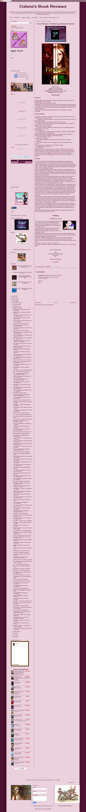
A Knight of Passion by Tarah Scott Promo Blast (21, 398)
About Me (17, 17)
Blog (55, 252)
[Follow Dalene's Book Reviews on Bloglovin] (21, 157)
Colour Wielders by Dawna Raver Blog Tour (22, 548)
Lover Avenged (17, 748)
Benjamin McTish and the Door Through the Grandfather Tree (19, 672)
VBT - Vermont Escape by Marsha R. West (22, 500)
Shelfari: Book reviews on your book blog (43, 805)
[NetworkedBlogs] (21, 160)
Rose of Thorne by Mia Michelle (21, 412)
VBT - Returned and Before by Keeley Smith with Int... (22, 358)
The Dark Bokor (17, 701)
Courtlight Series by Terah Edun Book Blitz (22, 577)
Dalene (19, 74)
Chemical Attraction (19, 738)
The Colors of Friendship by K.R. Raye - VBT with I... (22, 629)
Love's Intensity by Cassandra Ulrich (22, 414)
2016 (14, 296)
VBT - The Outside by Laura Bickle (21, 371)
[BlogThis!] (55, 266)
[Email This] (53, 266)
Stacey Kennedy (18, 730)
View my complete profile (17, 27)
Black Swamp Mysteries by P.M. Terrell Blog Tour (22, 328)
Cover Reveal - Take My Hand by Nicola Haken (21, 436)
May (14, 636)
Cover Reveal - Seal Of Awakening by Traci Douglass (22, 321)
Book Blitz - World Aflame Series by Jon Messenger (22, 476)
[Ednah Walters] (22, 229)
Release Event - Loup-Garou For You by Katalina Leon (22, 362)
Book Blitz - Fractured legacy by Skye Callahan (22, 523)
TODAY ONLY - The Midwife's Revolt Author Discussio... (22, 612)
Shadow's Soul (17, 682)
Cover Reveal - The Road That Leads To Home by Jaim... (22, 608)
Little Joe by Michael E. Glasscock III (22, 535)
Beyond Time (17, 686)
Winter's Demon (18, 705)
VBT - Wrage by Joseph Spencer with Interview (22, 462)
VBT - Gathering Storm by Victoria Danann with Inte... (21, 429)
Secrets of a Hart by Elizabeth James (22, 431)
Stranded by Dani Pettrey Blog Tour (21, 399)
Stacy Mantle (17, 744)
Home (11, 17)
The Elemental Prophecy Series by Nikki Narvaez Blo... (22, 457)
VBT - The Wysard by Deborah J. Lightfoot (21, 583)
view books (27, 79)
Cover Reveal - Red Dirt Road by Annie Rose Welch (22, 459)
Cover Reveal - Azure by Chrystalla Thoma (21, 468)
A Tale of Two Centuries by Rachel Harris (21, 454)
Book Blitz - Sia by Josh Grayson (21, 570)
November (16, 304)
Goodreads (55, 255)
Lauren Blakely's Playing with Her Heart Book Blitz (22, 410)
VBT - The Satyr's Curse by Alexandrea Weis (22, 417)
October (15, 306)
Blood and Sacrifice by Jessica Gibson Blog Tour (22, 540)
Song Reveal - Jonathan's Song (20, 605)
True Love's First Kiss (19, 710)
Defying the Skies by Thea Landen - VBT (21, 546)
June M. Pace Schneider (19, 674)
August (15, 631)
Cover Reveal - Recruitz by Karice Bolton (21, 368)
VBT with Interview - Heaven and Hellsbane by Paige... (21, 618)
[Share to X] (56, 266)
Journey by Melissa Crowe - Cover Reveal (21, 555)
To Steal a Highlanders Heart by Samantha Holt (20, 325)
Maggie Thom (17, 697)
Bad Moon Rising (18, 715)
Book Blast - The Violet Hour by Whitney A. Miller (20, 421)
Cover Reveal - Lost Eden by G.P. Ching (21, 623)
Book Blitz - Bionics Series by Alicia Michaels (22, 603)
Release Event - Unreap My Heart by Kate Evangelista (22, 347)
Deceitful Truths (18, 696)
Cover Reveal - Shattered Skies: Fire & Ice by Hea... (22, 365)
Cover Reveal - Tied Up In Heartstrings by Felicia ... (22, 489)
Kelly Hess (17, 763)
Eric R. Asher (17, 706)
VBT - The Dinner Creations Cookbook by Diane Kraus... (22, 338)
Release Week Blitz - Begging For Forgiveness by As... (21, 511)
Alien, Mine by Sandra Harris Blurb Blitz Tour (21, 494)
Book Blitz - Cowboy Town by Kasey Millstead (22, 405)
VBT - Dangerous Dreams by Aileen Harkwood (21, 508)
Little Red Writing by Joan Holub (21, 323)
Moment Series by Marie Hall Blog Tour (22, 418)
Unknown (14, 26)
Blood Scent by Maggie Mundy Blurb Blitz (22, 590)
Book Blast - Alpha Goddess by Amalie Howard (22, 402)
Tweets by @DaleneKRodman (65, 805)
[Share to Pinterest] (58, 266)
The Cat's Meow (18, 729)
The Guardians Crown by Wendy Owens (22, 369)
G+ (55, 256)
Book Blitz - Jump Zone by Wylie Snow (22, 601)
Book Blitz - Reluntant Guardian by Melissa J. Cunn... (21, 483)
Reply (39, 282)
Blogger (49, 808)
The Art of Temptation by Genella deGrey (21, 427)
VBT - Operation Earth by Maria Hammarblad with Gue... (21, 374)
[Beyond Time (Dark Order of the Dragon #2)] (12, 689)
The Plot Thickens (18, 719)
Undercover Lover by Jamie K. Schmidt (22, 559)
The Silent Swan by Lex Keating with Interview (22, 543)
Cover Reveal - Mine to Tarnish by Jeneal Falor (21, 382)
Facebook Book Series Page (56, 253)
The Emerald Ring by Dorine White (21, 433)
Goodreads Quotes (71, 782)
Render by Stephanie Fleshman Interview (20, 596)
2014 (13, 299)
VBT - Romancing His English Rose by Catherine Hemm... (22, 315)
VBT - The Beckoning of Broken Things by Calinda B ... (22, 479)
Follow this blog (21, 162)
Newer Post (38, 302)
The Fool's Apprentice (19, 762)
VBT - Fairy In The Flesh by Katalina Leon (21, 566)
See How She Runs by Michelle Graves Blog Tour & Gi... (22, 444)
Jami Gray (17, 683)
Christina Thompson (18, 739)
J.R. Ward (16, 749)
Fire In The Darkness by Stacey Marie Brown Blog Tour (22, 562)
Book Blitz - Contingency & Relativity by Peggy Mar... (22, 518)
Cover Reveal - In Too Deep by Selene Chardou (22, 447)
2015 (14, 297)
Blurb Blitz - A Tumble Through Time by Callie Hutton (22, 516)
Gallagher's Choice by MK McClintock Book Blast (22, 533)
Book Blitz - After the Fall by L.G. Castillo (21, 526)
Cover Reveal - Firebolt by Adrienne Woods (21, 385)
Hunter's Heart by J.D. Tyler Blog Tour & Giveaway (22, 438)
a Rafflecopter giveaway (56, 218)
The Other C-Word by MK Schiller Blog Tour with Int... (22, 441)
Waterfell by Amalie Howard (20, 392)
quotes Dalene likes (43, 777)
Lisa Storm (17, 680)
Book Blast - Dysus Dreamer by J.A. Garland (21, 620)
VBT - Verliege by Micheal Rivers (21, 564)
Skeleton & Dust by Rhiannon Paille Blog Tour (21, 313)
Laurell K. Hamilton (18, 725)
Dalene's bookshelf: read (20, 669)
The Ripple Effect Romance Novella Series (21, 349)
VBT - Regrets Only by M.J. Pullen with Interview (22, 344)
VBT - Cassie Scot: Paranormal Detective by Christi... (20, 379)
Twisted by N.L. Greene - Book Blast (21, 568)
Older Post (73, 302)
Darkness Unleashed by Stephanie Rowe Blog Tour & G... (21, 449)
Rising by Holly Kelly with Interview (21, 481)
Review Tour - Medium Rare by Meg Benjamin (21, 615)
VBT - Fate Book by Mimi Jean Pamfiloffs (20, 586)
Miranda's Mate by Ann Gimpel (20, 330)
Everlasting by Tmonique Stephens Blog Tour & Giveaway (21, 341)
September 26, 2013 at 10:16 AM (52, 275)
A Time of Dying (18, 752)
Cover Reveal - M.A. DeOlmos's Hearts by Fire (22, 408)
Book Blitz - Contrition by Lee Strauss (22, 520)
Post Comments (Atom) (47, 304)
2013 (13, 301)
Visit (21, 111)
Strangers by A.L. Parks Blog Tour (21, 550)
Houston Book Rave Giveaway (20, 588)
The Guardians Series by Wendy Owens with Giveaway (22, 333)
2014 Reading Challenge (22, 72)
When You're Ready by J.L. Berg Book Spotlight (22, 424)
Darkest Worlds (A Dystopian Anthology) (20, 593)
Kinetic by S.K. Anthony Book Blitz (21, 451)
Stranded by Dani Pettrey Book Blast (22, 530)
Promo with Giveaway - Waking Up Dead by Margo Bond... (21, 395)
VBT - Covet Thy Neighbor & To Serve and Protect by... (22, 471)
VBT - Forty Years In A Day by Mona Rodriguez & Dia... (22, 465)
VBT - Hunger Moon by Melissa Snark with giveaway (22, 390)
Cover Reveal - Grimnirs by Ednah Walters (21, 352)
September (16, 307)
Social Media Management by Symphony (19, 215)
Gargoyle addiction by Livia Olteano (22, 580)
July (14, 633)
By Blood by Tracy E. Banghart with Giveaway (21, 310)
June (14, 634)
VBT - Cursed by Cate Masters (20, 610)
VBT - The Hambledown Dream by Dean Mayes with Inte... (22, 335)
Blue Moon (16, 724)
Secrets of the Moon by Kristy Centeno (20, 599)
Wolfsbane (16, 734)
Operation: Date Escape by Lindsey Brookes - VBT (21, 537)
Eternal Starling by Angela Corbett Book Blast (21, 318)
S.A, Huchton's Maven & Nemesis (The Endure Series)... (22, 497)
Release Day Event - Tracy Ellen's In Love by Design (22, 626)
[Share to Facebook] (57, 266)
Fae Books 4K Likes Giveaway (20, 513)
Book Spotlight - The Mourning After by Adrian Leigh (22, 388)
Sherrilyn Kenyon (18, 716)
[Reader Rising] (21, 204)
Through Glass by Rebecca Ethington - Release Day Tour (22, 492)
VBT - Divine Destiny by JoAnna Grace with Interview (22, 506)
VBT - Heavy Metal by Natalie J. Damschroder (20, 503)
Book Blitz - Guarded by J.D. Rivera (21, 574)
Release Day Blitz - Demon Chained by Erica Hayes (22, 528)
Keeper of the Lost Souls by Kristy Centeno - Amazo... (21, 486)
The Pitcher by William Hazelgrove (21, 552)
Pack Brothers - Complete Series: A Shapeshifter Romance (22, 678)
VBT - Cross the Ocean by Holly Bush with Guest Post (22, 355)
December (16, 302)
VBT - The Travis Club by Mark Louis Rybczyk (22, 473)
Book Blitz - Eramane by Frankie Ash (22, 359)
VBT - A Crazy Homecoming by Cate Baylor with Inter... (22, 377)
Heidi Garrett (17, 711)
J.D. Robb (57, 779)
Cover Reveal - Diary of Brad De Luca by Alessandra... (22, 573)
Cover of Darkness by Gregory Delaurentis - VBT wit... (20, 557)
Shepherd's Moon (18, 743)
